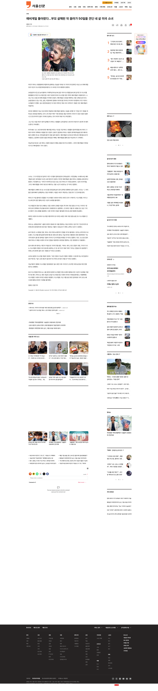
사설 (98, 647)
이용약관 (28, 678)
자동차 (50, 646)
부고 (98, 669)
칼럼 (98, 650)
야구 (109, 638)
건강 (86, 657)
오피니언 (109, 7)
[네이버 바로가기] (127, 678)
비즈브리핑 (51, 659)
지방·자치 (76, 641)
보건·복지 (40, 654)
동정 (98, 666)
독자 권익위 (126, 640)
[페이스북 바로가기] (113, 678)
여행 (86, 654)
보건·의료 (40, 651)
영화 (86, 662)
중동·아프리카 (63, 646)
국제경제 (62, 638)
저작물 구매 (126, 643)
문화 (96, 7)
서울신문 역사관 (127, 637)
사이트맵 (125, 651)
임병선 (28, 24)
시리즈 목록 (99, 638)
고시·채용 (76, 646)
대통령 (27, 638)
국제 (84, 7)
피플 (115, 7)
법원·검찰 (40, 641)
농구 (109, 646)
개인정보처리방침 (36, 678)
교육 (39, 646)
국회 (27, 641)
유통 (50, 649)
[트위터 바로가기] (116, 678)
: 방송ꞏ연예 (112, 354)
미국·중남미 (62, 651)
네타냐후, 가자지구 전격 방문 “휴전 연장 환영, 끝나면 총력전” (45, 308)
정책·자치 (90, 7)
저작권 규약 (126, 645)
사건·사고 (40, 638)
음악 (86, 638)
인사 (98, 664)
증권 (50, 651)
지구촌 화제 (62, 657)
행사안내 (28, 627)
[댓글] (130, 25)
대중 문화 (88, 649)
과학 (39, 649)
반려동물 (87, 659)
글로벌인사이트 (63, 659)
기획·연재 (102, 7)
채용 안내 (44, 627)
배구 (109, 649)
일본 (61, 643)
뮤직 (109, 665)
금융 (50, 643)
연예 (126, 7)
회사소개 (125, 635)
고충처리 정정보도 (128, 648)
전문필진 (99, 652)
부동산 (50, 641)
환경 (39, 643)
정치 (70, 7)
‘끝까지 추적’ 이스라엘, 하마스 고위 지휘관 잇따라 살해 (43, 310)
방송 (109, 658)
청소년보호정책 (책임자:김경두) (49, 678)
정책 (50, 657)
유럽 (61, 654)
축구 (109, 641)
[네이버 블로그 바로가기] (130, 678)
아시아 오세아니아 (64, 649)
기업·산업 (51, 638)
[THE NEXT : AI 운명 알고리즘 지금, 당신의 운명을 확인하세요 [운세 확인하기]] (140, 43)
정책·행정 (76, 638)
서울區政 (76, 643)
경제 (79, 7)
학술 (86, 641)
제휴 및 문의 (36, 627)
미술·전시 (88, 643)
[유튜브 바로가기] (123, 678)
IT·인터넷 (51, 654)
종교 (86, 651)
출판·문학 (88, 646)
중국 (61, 641)
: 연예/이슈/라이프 (114, 450)
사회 (75, 7)
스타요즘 (110, 668)
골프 (109, 643)
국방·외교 (28, 646)
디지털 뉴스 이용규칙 (62, 678)
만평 (98, 655)
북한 (27, 643)
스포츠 (121, 7)
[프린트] (121, 25)
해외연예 (110, 663)
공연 (86, 664)
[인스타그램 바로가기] (120, 678)
